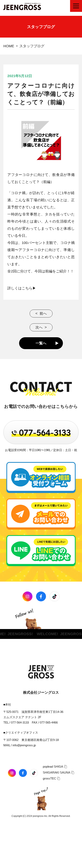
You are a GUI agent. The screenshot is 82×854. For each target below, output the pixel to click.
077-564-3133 (20, 722)
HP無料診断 (65, 849)
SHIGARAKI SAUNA (56, 772)
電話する (8, 849)
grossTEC (49, 778)
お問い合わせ (33, 849)
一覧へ (41, 343)
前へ (43, 314)
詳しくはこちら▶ (21, 288)
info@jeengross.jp (24, 745)
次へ (39, 327)
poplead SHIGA (53, 766)
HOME (8, 46)
